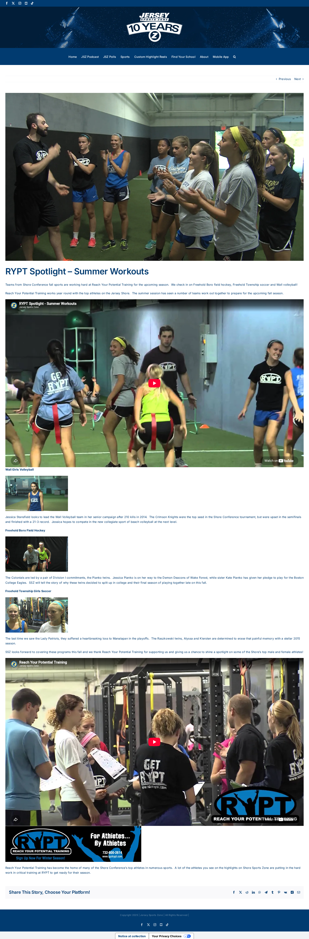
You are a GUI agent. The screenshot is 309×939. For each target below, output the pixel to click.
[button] (234, 56)
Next (297, 79)
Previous (285, 79)
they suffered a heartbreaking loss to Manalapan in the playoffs (105, 638)
